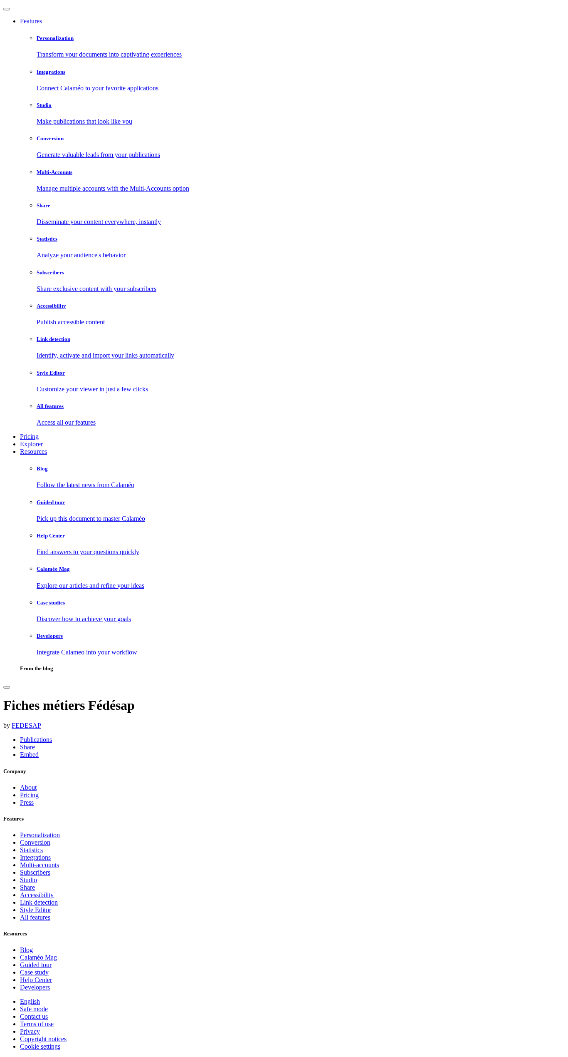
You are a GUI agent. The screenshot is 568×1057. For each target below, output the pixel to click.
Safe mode (34, 1008)
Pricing (29, 436)
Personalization (40, 834)
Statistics (31, 849)
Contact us (34, 1016)
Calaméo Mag (38, 957)
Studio (28, 879)
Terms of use (37, 1023)
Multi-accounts (39, 864)
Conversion (35, 842)
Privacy (30, 1031)
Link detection (39, 902)
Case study (34, 972)
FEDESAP (26, 725)
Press (27, 802)
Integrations (35, 857)
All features (35, 917)
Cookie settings (40, 1046)
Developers (35, 987)
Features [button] (31, 21)
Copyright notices (43, 1038)
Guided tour (36, 964)
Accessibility (37, 894)
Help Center (36, 979)
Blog (26, 949)
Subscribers (35, 872)
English (30, 1001)
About (28, 787)
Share (27, 887)
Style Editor (35, 909)
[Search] (6, 687)
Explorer (31, 444)
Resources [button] (33, 451)
